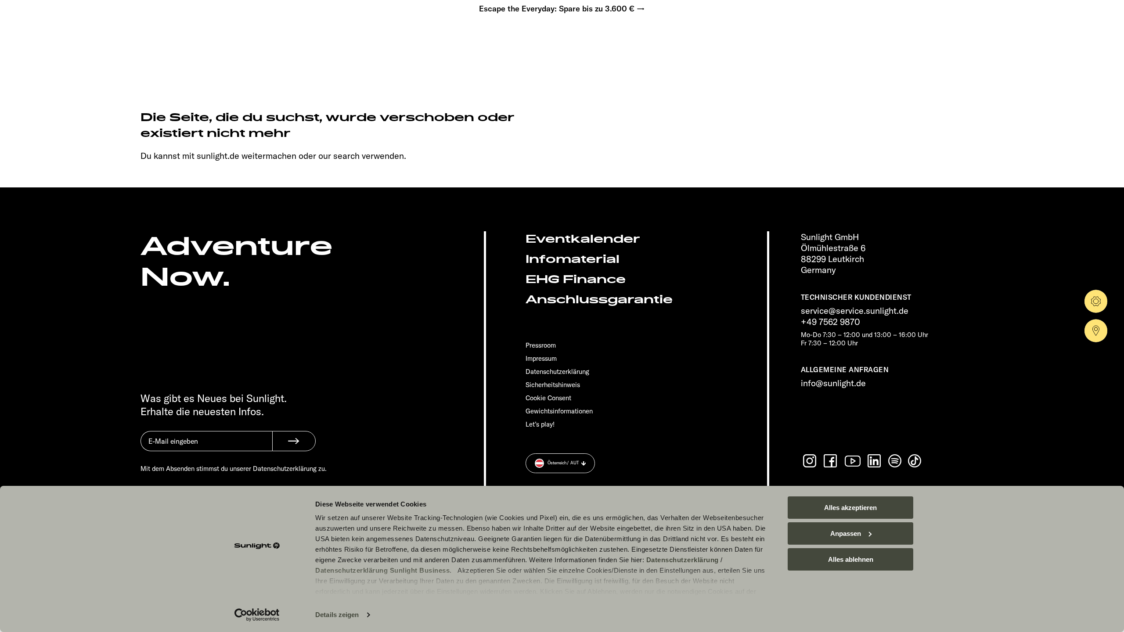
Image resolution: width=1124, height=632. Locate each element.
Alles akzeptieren (850, 507)
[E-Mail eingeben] (206, 447)
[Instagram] (810, 461)
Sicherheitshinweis (553, 385)
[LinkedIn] (875, 461)
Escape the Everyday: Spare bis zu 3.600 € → (562, 9)
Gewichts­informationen (559, 411)
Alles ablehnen (850, 559)
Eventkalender (583, 239)
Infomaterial (573, 259)
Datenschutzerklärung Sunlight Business (382, 570)
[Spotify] (895, 461)
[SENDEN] (294, 441)
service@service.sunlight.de (854, 310)
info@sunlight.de (833, 382)
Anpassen (845, 533)
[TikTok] (915, 461)
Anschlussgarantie (599, 299)
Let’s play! (540, 424)
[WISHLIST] (96, 35)
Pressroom (541, 345)
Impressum (541, 358)
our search (339, 155)
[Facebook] (831, 461)
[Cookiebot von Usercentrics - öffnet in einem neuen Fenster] (257, 614)
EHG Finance (576, 279)
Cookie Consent (548, 398)
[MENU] (68, 35)
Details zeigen (337, 614)
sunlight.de (218, 155)
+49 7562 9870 (830, 321)
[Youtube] (853, 461)
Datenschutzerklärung (682, 560)
